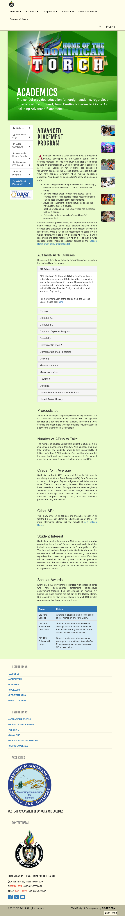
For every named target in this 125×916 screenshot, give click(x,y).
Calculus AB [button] (46, 318)
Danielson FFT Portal (19, 164)
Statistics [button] (45, 385)
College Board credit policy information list (67, 242)
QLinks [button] (112, 26)
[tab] (67, 269)
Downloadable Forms (21, 724)
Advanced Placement (19, 182)
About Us (14, 673)
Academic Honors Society (20, 154)
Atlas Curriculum (17, 145)
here (61, 301)
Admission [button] (67, 11)
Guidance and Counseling (23, 740)
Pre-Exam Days (19, 136)
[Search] (100, 26)
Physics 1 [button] (45, 379)
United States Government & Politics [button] (59, 392)
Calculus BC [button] (47, 324)
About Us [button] (14, 11)
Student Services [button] (86, 11)
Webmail (14, 729)
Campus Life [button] (49, 11)
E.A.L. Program (17, 173)
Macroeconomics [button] (49, 365)
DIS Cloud (14, 735)
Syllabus (19, 128)
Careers (14, 684)
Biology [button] (44, 311)
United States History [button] (51, 399)
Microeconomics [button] (48, 372)
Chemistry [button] (45, 338)
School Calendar (19, 745)
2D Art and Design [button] (50, 269)
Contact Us (15, 679)
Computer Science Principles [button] (55, 352)
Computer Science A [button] (51, 345)
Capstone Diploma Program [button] (55, 331)
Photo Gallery (17, 700)
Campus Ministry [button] (18, 19)
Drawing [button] (44, 358)
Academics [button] (31, 11)
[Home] (11, 3)
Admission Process (20, 719)
